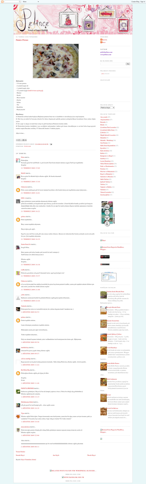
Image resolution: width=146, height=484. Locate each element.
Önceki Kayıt (91, 455)
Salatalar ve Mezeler (106, 177)
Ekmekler (103, 138)
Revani (108, 395)
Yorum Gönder (20, 452)
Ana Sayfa (56, 455)
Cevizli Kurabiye (111, 348)
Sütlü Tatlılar (104, 179)
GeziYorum (103, 143)
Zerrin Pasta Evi (26, 244)
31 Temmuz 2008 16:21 (30, 211)
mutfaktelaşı (25, 347)
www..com (109, 272)
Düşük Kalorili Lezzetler (108, 135)
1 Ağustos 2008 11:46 (30, 383)
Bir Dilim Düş (25, 370)
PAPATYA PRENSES (27, 388)
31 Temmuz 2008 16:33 (30, 239)
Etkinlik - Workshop (106, 140)
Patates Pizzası (22, 40)
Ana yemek (103, 117)
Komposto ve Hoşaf (106, 156)
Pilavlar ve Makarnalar (107, 171)
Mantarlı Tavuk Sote (112, 321)
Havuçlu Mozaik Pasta (113, 307)
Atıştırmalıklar (104, 120)
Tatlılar (102, 184)
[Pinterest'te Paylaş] (26, 140)
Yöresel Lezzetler (105, 192)
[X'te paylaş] (21, 140)
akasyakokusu (25, 427)
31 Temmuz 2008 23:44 (30, 301)
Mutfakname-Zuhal (27, 402)
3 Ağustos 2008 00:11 (30, 447)
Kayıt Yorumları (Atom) (28, 459)
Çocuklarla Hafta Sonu (107, 130)
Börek (102, 125)
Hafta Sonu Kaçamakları (107, 145)
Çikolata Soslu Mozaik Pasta (115, 291)
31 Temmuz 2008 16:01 (30, 193)
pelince (23, 216)
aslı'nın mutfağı (26, 359)
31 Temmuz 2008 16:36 (30, 265)
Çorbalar (103, 132)
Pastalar (102, 169)
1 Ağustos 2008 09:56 (30, 342)
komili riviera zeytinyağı (35, 90)
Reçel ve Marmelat (106, 174)
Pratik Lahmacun (111, 379)
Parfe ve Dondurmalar (107, 166)
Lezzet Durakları (105, 161)
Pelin (22, 157)
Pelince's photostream (112, 278)
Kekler (102, 153)
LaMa (23, 270)
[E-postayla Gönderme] (50, 144)
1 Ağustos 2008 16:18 (30, 408)
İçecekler (103, 148)
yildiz (23, 295)
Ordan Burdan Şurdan (107, 164)
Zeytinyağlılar (104, 195)
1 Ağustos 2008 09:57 (30, 353)
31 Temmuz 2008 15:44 (30, 182)
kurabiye (103, 158)
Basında (102, 122)
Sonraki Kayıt (20, 455)
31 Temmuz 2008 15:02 (30, 168)
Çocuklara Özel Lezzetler (108, 127)
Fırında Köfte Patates (112, 363)
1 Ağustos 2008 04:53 (30, 312)
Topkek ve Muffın (106, 187)
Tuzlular (27, 146)
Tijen (22, 413)
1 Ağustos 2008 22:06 (30, 435)
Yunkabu (24, 306)
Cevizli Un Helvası (112, 408)
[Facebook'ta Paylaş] (23, 140)
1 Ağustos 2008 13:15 (30, 397)
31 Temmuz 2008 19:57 (30, 276)
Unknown (24, 187)
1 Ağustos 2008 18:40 (30, 422)
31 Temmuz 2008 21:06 (30, 290)
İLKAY (23, 173)
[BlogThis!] (19, 140)
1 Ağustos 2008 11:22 (30, 365)
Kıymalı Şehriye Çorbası (113, 334)
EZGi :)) (23, 198)
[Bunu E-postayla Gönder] (17, 140)
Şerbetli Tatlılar (105, 182)
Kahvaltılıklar (104, 151)
